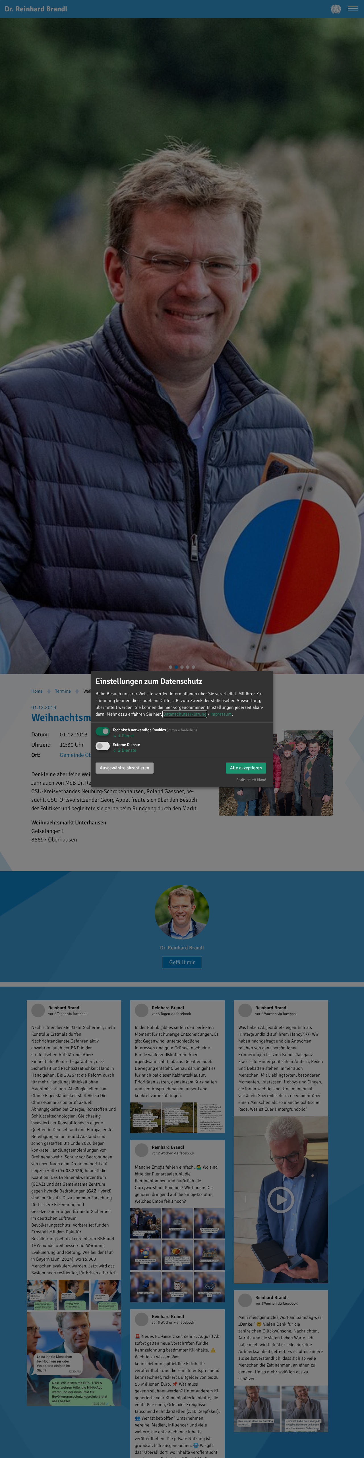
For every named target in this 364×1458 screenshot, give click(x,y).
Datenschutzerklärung (184, 714)
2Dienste (124, 750)
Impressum (221, 714)
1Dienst (123, 736)
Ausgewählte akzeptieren (124, 768)
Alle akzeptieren (246, 768)
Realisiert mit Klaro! (251, 780)
